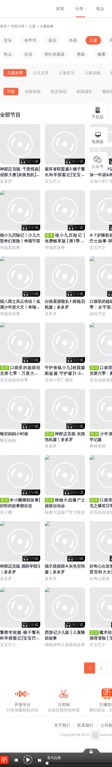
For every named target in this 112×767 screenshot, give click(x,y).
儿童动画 (92, 72)
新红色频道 (55, 54)
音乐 (8, 40)
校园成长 (84, 91)
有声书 (30, 40)
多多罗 (6, 181)
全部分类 (18, 26)
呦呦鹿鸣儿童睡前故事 (65, 644)
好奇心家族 (100, 578)
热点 (8, 54)
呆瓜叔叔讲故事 (14, 379)
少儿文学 (41, 72)
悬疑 (81, 54)
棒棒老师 (98, 446)
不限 (11, 91)
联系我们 (85, 725)
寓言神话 (59, 91)
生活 (28, 54)
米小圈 (6, 512)
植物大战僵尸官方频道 (65, 512)
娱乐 (53, 40)
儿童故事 (46, 26)
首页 (3, 26)
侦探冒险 (33, 91)
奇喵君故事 (10, 247)
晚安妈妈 (8, 440)
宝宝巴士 (53, 181)
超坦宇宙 (98, 313)
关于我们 (62, 725)
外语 (73, 40)
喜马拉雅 (22, 8)
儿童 (32, 26)
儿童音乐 (67, 72)
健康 (101, 54)
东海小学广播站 (59, 379)
